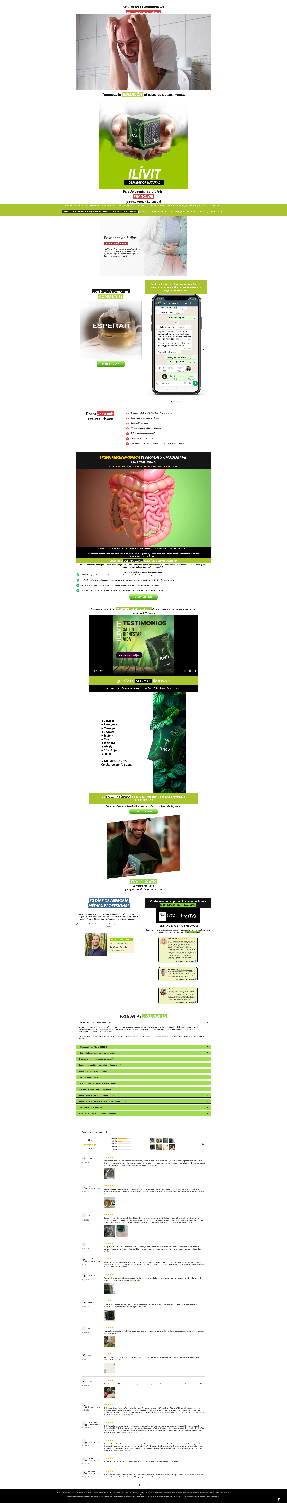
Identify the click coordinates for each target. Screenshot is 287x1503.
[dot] (171, 401)
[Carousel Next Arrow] (203, 349)
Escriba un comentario (188, 1144)
